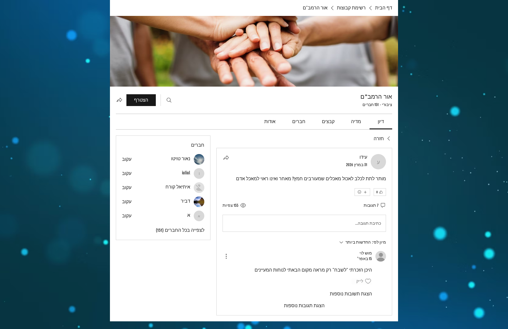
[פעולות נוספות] (226, 256)
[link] (381, 121)
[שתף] (226, 157)
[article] (304, 231)
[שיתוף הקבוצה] (119, 99)
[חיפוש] (169, 100)
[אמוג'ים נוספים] (362, 192)
